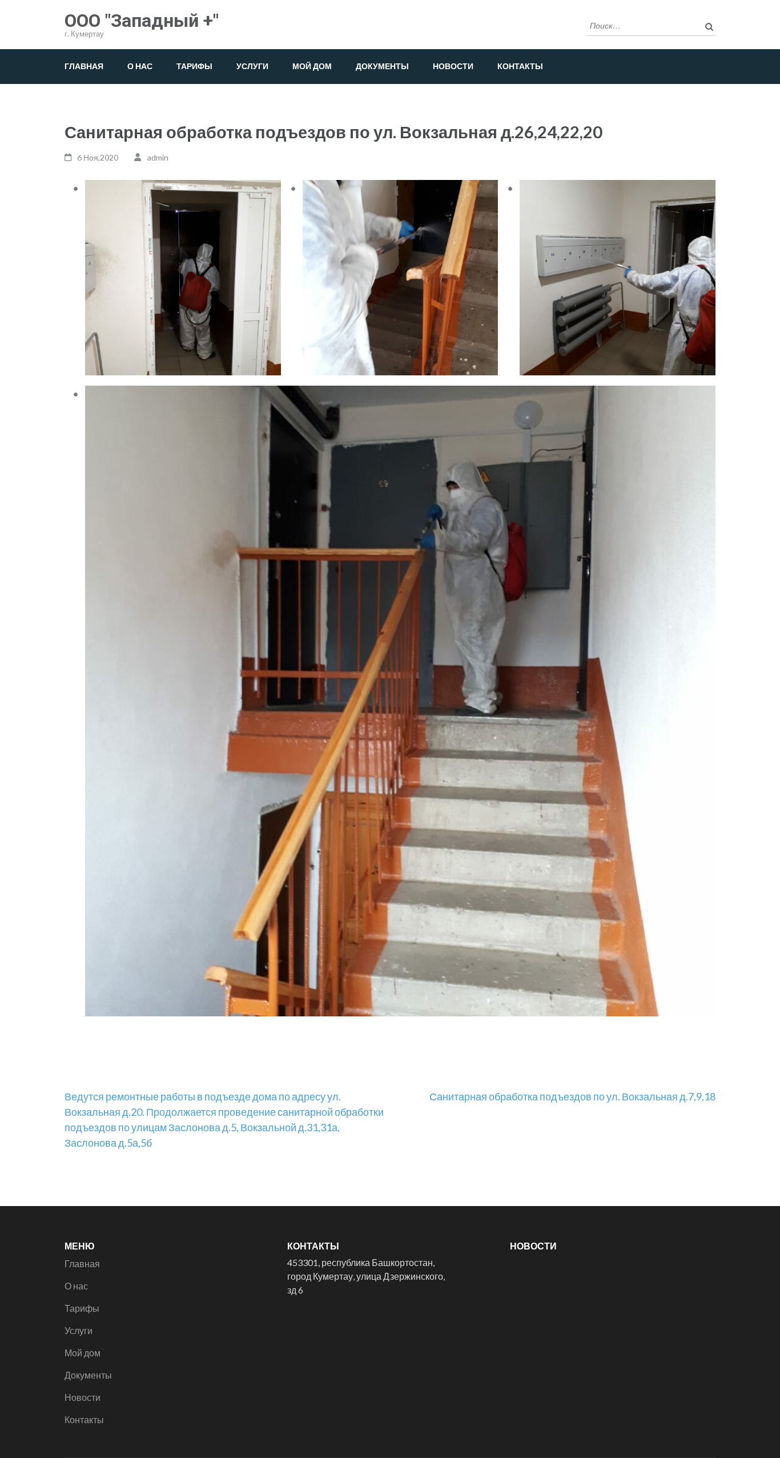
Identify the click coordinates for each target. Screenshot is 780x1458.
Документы (382, 66)
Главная (84, 66)
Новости (453, 66)
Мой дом (312, 66)
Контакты (520, 66)
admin (157, 157)
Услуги (252, 66)
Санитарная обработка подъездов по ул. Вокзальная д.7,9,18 (572, 1096)
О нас (139, 66)
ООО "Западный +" (142, 20)
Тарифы (194, 66)
